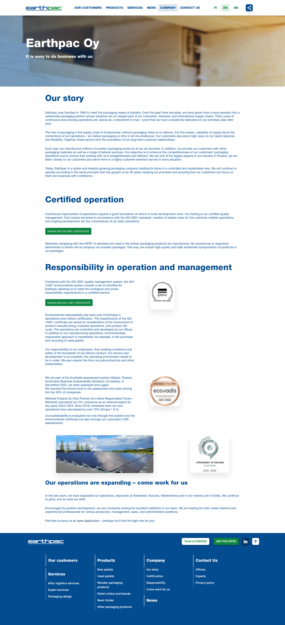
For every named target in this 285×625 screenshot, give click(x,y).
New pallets (105, 570)
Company (168, 8)
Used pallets (105, 576)
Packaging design (60, 597)
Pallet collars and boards (114, 594)
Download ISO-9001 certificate (68, 231)
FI (215, 8)
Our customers (88, 8)
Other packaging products (114, 607)
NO (236, 8)
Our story (152, 570)
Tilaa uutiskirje (195, 541)
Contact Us (190, 8)
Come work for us (158, 589)
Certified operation (84, 200)
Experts (201, 576)
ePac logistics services (63, 583)
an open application (86, 521)
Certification (154, 576)
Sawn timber (105, 600)
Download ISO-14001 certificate (69, 303)
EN (225, 8)
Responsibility (155, 583)
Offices (200, 570)
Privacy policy (205, 583)
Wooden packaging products (110, 585)
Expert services (58, 590)
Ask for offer (226, 541)
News (151, 8)
